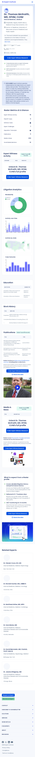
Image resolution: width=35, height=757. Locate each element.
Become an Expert (8, 699)
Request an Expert (8, 695)
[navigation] (32, 2)
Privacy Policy (6, 747)
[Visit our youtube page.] (12, 742)
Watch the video (18, 374)
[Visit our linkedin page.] (9, 742)
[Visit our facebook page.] (3, 742)
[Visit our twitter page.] (6, 742)
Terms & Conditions (8, 753)
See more (7, 42)
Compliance (5, 750)
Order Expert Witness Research (17, 58)
